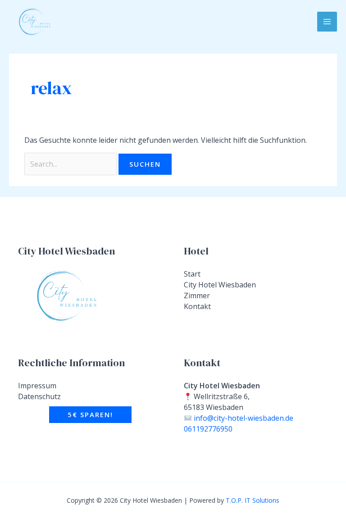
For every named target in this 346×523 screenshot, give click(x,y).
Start (192, 274)
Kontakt (197, 306)
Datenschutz (39, 396)
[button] (90, 414)
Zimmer (197, 295)
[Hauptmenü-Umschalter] (327, 22)
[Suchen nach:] (71, 164)
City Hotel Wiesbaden (220, 285)
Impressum (37, 386)
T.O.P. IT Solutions (252, 500)
